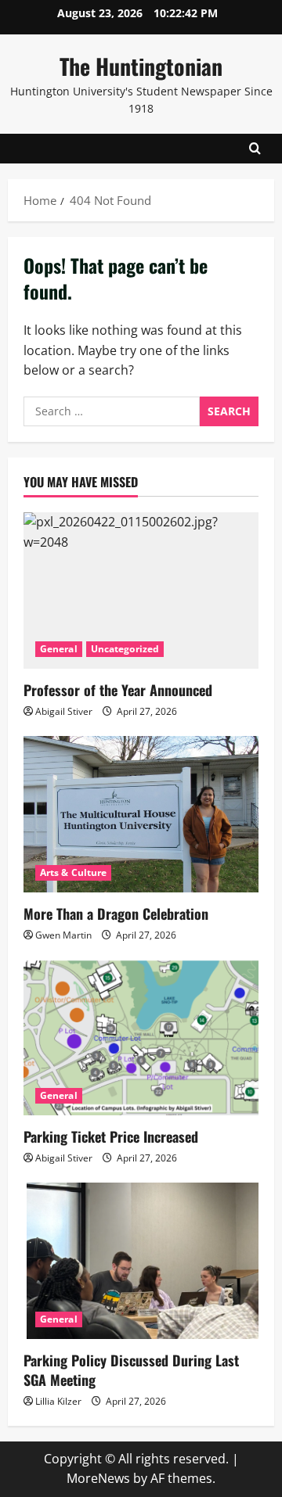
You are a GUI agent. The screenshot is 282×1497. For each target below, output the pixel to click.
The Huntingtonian (141, 66)
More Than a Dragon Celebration (116, 913)
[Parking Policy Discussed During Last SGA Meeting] (141, 1261)
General (59, 648)
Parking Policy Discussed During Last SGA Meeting (131, 1370)
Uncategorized (125, 648)
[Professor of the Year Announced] (141, 590)
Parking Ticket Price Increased (111, 1136)
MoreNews (98, 1478)
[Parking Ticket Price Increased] (141, 1037)
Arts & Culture (73, 872)
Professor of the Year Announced (118, 690)
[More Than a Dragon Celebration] (141, 814)
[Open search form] (255, 148)
